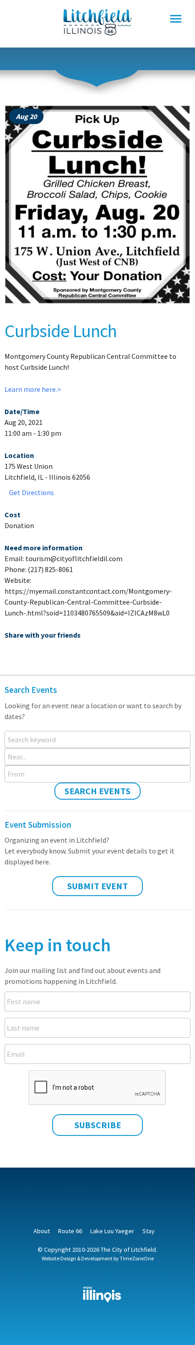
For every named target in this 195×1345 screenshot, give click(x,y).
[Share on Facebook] (12, 653)
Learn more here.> (33, 389)
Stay (148, 1231)
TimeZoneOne (137, 1258)
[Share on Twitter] (27, 653)
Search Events (97, 791)
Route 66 (70, 1231)
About (42, 1231)
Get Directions (31, 492)
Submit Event (97, 886)
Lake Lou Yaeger (112, 1231)
